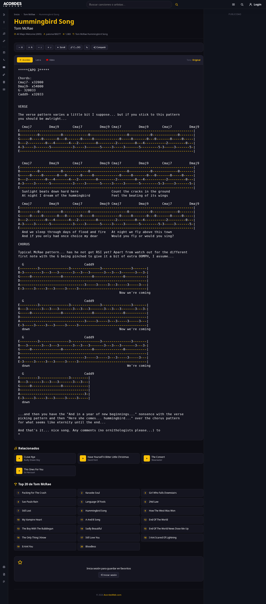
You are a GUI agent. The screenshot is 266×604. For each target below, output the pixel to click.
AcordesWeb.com (112, 594)
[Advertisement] (235, 75)
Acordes (26, 60)
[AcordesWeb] (17, 4)
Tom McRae (29, 14)
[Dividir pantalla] (4, 89)
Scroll (62, 47)
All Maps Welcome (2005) (29, 34)
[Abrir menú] (233, 4)
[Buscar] (176, 4)
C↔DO (76, 47)
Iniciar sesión (110, 574)
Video (52, 60)
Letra (38, 59)
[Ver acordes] (4, 82)
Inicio (17, 14)
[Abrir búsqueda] (242, 4)
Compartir (101, 47)
